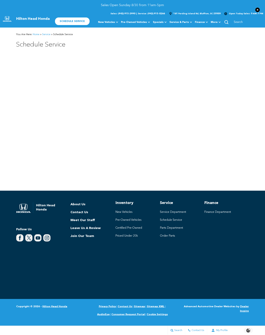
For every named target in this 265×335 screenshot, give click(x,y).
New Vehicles (106, 22)
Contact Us (79, 212)
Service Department (173, 212)
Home (36, 34)
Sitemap (139, 306)
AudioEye (103, 314)
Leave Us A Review (85, 228)
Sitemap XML (155, 306)
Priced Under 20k (126, 235)
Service (46, 34)
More (214, 23)
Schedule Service (171, 220)
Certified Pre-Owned (128, 228)
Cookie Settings (157, 314)
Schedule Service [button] (72, 21)
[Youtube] (37, 237)
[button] (257, 10)
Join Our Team (82, 236)
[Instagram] (46, 237)
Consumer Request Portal (128, 314)
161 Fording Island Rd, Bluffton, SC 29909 (197, 14)
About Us (77, 204)
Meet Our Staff (82, 220)
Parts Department (171, 228)
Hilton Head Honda (54, 306)
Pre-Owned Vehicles (134, 22)
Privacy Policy (107, 306)
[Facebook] (19, 237)
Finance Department (217, 212)
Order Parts (167, 235)
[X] (28, 237)
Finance (200, 22)
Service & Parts (179, 22)
